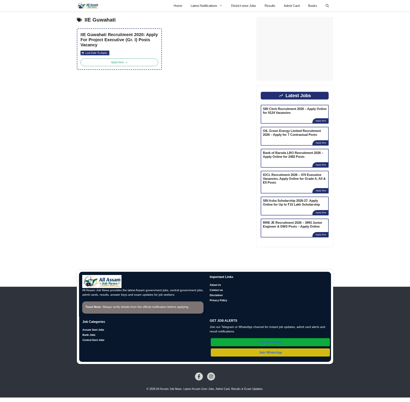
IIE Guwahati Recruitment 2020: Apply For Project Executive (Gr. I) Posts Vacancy (119, 39)
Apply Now (321, 121)
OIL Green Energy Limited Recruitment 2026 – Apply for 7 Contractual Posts (292, 132)
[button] (327, 6)
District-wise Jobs (243, 5)
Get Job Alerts (270, 342)
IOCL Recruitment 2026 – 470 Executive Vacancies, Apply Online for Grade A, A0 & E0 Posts (294, 178)
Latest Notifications (204, 5)
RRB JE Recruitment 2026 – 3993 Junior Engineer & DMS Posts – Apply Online (292, 224)
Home (178, 5)
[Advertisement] (294, 49)
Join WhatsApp (270, 352)
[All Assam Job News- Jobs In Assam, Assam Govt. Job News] (88, 6)
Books (312, 5)
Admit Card (292, 5)
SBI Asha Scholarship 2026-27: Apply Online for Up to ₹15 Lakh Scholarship (291, 202)
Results (270, 5)
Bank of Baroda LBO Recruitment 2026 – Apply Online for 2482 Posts (293, 154)
